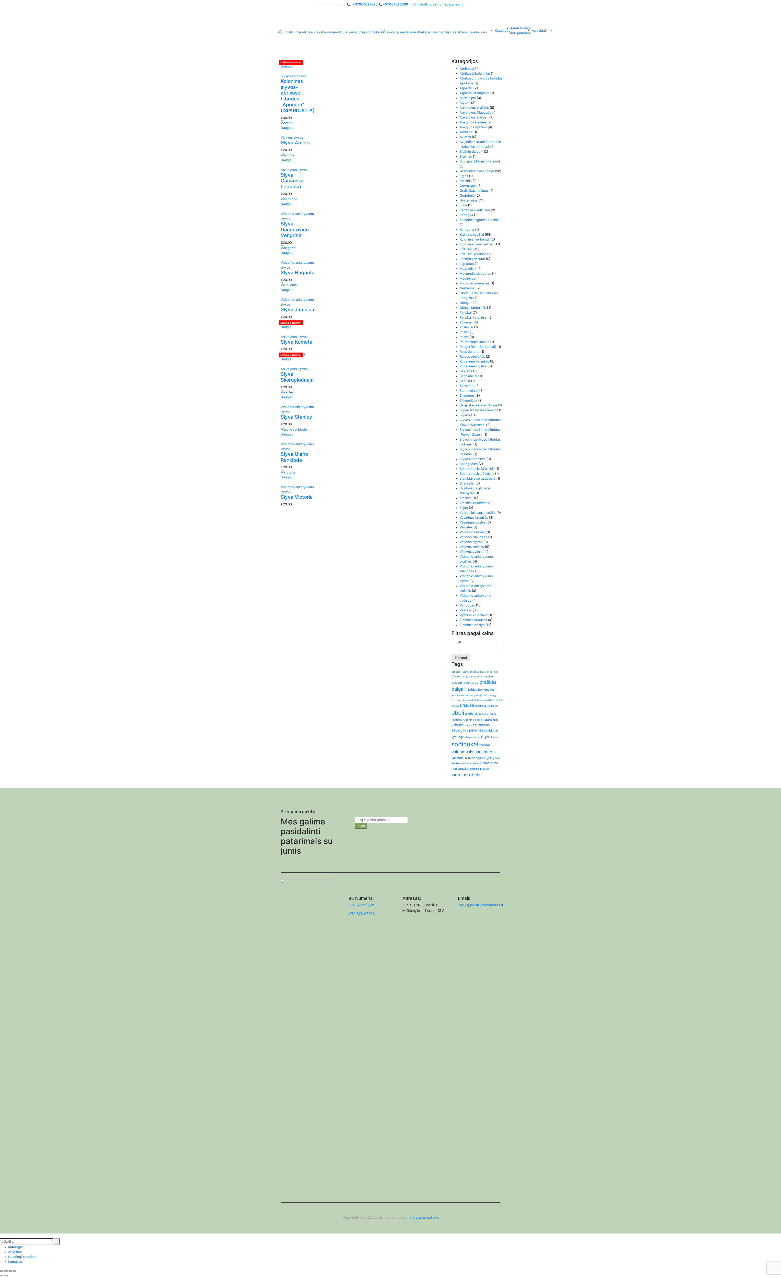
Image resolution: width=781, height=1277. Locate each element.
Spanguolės (469, 464)
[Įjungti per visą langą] (6, 1271)
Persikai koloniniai (473, 317)
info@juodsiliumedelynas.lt (440, 4)
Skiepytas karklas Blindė (478, 405)
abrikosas (457, 672)
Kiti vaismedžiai (472, 234)
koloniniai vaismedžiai (481, 700)
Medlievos (467, 278)
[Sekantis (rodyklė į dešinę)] (6, 1275)
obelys (473, 713)
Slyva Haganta (298, 272)
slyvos (496, 737)
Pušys (464, 332)
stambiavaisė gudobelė (477, 478)
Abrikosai (467, 68)
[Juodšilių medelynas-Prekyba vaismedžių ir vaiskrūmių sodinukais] (330, 32)
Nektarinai (467, 288)
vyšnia (496, 758)
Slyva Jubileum (298, 309)
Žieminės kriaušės (473, 620)
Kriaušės (466, 249)
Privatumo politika (423, 1217)
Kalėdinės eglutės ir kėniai (480, 220)
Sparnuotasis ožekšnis (477, 473)
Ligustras (467, 264)
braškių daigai (471, 683)
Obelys (465, 303)
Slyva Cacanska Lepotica (292, 181)
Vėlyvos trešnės (472, 547)
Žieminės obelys (472, 625)
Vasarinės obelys (472, 522)
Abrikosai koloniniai (475, 73)
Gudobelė (467, 195)
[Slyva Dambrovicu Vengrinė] (289, 199)
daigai (458, 689)
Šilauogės (467, 395)
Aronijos (466, 132)
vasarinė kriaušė (463, 758)
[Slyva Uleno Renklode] (294, 429)
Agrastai (466, 88)
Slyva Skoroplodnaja (297, 377)
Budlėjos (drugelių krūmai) (480, 161)
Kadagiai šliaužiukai (475, 210)
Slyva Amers (295, 143)
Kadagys (466, 215)
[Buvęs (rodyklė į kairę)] (1, 1275)
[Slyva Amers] (287, 123)
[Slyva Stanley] (287, 392)
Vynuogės (467, 605)
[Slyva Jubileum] (289, 285)
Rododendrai (469, 351)
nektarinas (493, 706)
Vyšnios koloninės (473, 615)
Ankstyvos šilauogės (475, 112)
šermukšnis (460, 763)
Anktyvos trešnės (473, 122)
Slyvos (465, 415)
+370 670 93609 (361, 905)
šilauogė (475, 763)
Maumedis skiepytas (475, 273)
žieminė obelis (467, 774)
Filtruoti (461, 658)
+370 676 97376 (361, 914)
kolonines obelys (460, 700)
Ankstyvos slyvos (294, 170)
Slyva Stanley (296, 417)
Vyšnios (466, 610)
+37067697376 (365, 4)
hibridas (471, 689)
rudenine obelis (472, 719)
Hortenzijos (469, 200)
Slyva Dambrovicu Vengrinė (295, 229)
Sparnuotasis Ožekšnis (477, 469)
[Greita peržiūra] (282, 71)
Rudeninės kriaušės (474, 361)
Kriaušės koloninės (474, 254)
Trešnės (465, 498)
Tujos (464, 508)
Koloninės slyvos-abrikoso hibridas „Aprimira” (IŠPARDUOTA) (298, 95)
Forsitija (466, 181)
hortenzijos (486, 689)
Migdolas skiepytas (474, 283)
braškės (487, 682)
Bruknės (466, 156)
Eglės (464, 176)
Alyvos (465, 103)
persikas (483, 714)
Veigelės (466, 527)
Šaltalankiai (468, 376)
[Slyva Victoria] (288, 472)
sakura (468, 725)
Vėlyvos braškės (472, 532)
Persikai (466, 312)
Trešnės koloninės (473, 503)
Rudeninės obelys (473, 366)
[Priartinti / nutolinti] (1, 1271)
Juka (463, 205)
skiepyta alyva (472, 737)
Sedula (465, 381)
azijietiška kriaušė (472, 676)
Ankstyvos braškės (474, 108)
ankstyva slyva (477, 672)
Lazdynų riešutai (472, 259)
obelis (459, 712)
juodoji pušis (481, 695)
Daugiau (287, 66)
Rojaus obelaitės (472, 356)
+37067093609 (395, 4)
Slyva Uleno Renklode (294, 457)
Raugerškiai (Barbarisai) (478, 347)
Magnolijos (468, 269)
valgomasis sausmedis (474, 751)
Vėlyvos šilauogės (473, 537)
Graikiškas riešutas (474, 190)
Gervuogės (468, 186)
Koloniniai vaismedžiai (476, 244)
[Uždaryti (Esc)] (14, 1271)
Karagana (467, 230)
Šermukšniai (469, 391)
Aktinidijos (468, 98)
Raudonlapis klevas (474, 342)
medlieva (480, 705)
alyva (466, 671)
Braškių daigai (470, 151)
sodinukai (465, 744)
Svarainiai (467, 483)
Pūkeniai (466, 322)
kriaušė (467, 705)
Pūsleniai (466, 327)
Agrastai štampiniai (474, 93)
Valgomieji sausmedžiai (477, 513)
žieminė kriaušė (479, 768)
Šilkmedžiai (468, 400)
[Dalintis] (10, 1271)
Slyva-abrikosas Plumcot (479, 410)
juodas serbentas (462, 695)
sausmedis (481, 725)
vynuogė (483, 758)
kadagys (493, 695)
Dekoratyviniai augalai (477, 171)
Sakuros (466, 371)
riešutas (457, 719)
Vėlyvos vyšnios (472, 552)
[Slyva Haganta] (288, 247)
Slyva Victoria (297, 497)
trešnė (484, 745)
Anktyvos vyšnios (473, 127)
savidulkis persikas (467, 730)
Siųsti (361, 826)
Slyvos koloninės (294, 76)
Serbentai (467, 386)
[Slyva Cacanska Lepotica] (288, 155)
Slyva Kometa (296, 342)
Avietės (465, 137)
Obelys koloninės (473, 308)
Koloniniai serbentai (475, 239)
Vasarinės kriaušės (474, 517)
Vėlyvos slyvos (292, 137)
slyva (486, 736)
